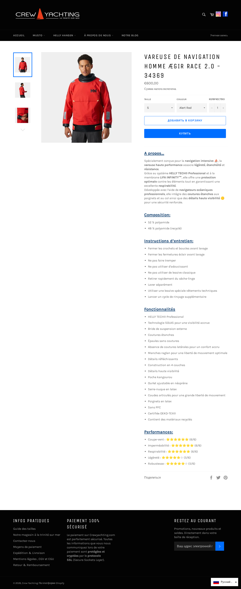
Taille (147, 99)
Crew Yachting (30, 583)
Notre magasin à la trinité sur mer (36, 535)
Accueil (18, 35)
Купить (185, 133)
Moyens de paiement (27, 547)
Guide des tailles (24, 528)
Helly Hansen (63, 35)
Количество (217, 99)
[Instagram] (218, 13)
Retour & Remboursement (31, 565)
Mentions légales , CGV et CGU (33, 559)
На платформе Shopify (51, 583)
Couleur (182, 99)
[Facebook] (225, 13)
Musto (38, 35)
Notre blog (130, 35)
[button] (224, 582)
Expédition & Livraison (29, 553)
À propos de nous (98, 35)
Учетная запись (219, 35)
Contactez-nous (24, 541)
